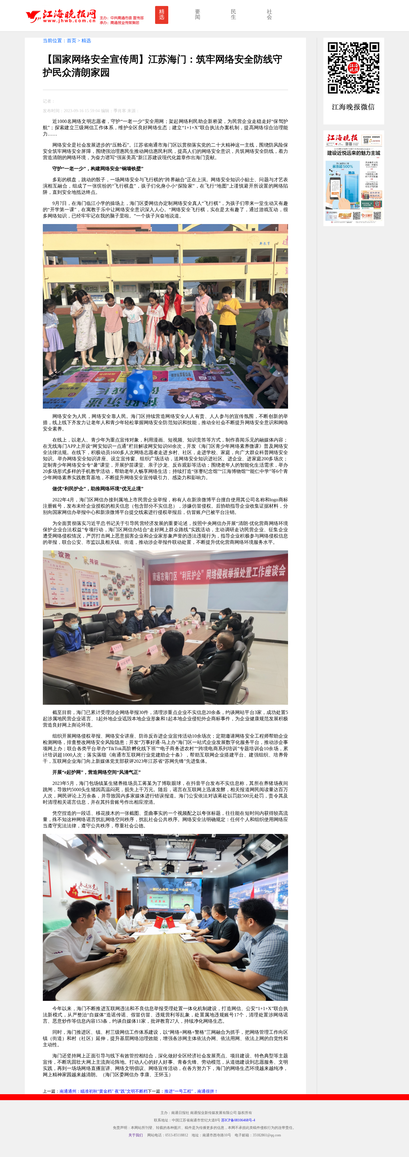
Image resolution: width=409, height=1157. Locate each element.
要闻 (197, 14)
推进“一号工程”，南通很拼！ (191, 1091)
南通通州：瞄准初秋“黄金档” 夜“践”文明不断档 (104, 1091)
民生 (233, 14)
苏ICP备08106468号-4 (238, 1120)
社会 (269, 14)
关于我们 (135, 1135)
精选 (161, 14)
